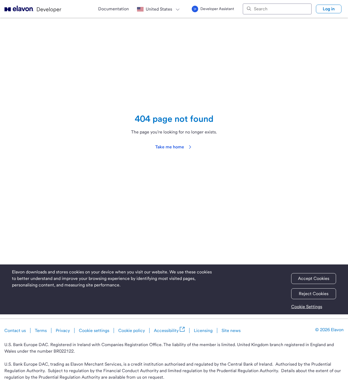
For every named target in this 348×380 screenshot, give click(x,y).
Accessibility (166, 330)
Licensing (203, 330)
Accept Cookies (313, 278)
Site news (231, 330)
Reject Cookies (313, 293)
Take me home (169, 146)
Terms (41, 330)
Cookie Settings (306, 306)
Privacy (63, 330)
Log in (329, 8)
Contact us (15, 330)
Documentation (113, 8)
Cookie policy (131, 330)
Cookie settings (94, 330)
